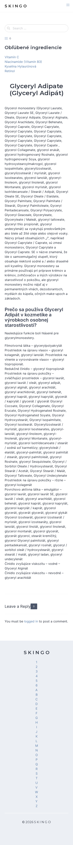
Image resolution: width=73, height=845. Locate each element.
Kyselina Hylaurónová (20, 66)
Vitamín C (12, 57)
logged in (31, 621)
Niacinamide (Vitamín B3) (23, 62)
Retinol (10, 71)
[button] (68, 5)
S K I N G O (36, 652)
